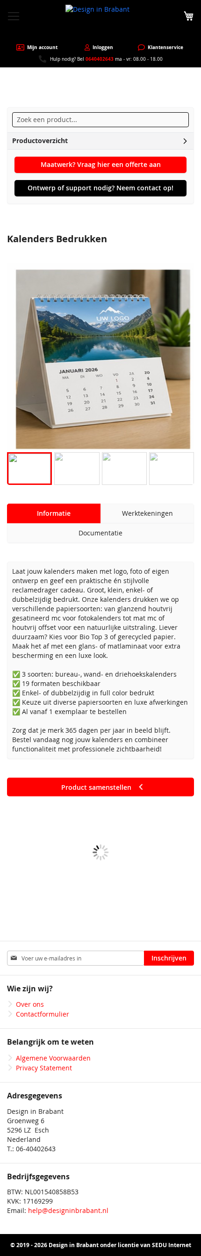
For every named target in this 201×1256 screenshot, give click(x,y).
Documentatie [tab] (100, 532)
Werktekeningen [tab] (147, 513)
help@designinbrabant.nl (68, 1210)
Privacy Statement (44, 1067)
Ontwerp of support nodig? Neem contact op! (100, 187)
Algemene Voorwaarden (53, 1058)
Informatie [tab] (54, 513)
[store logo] (100, 22)
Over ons (30, 1004)
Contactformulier (42, 1014)
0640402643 (100, 59)
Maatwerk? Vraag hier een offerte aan (101, 164)
